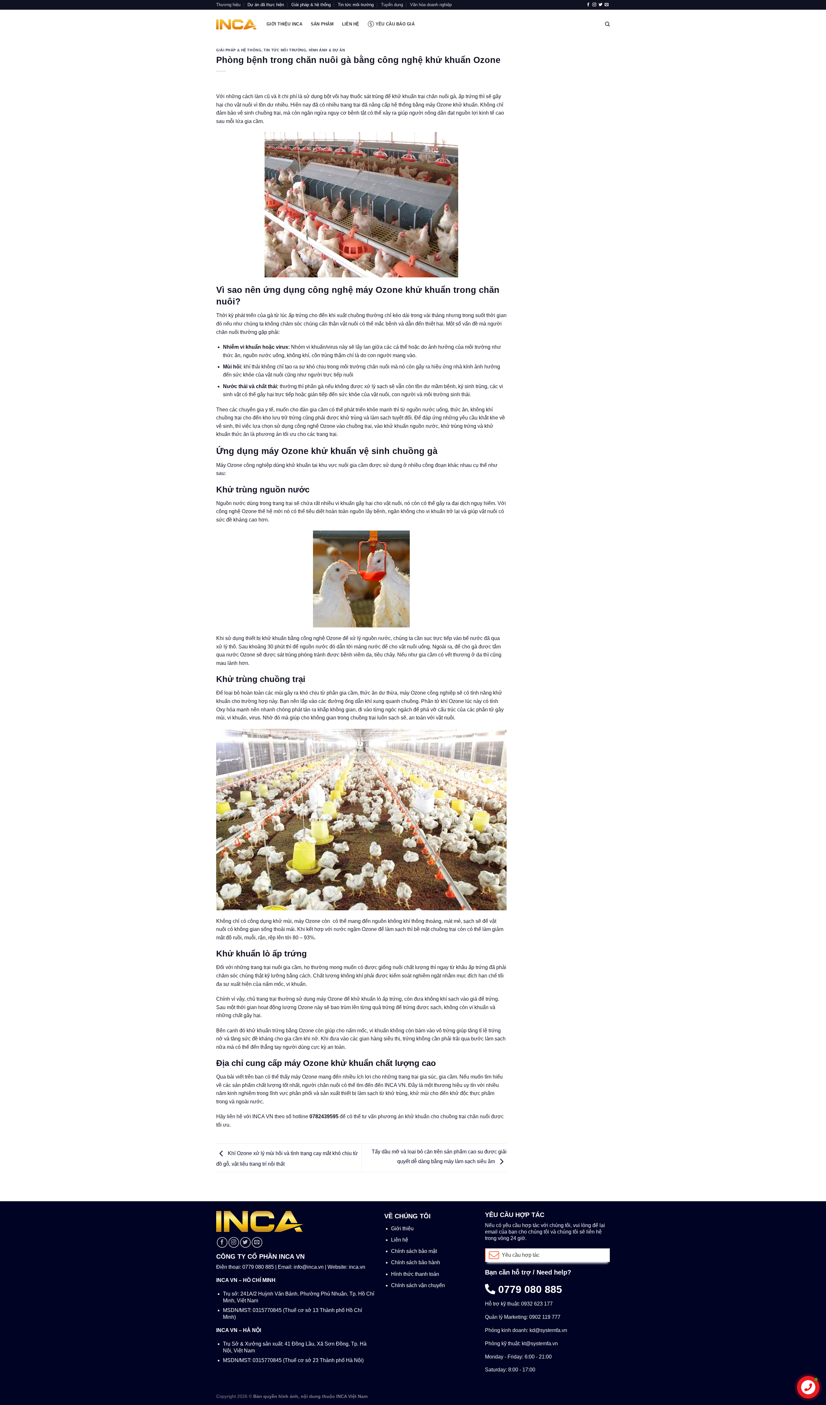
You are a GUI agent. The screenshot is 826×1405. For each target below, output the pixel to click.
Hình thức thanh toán (415, 1274)
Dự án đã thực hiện (265, 4)
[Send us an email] (607, 5)
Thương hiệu (228, 4)
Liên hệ (399, 1240)
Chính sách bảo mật (414, 1251)
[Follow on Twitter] (600, 5)
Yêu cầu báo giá (395, 24)
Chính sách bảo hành (415, 1262)
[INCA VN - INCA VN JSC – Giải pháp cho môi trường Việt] (236, 24)
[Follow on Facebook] (588, 5)
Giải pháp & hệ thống (311, 4)
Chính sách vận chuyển (418, 1285)
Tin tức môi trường (356, 4)
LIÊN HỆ (350, 24)
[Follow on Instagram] (594, 5)
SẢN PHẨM (322, 24)
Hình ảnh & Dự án (327, 50)
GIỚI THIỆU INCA (284, 24)
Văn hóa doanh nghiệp (431, 4)
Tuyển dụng (392, 4)
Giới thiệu (402, 1228)
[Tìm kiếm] (607, 24)
